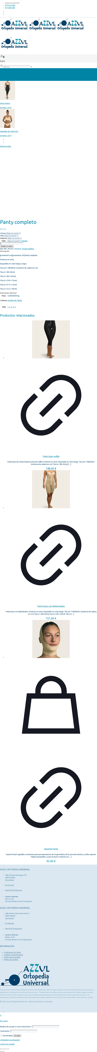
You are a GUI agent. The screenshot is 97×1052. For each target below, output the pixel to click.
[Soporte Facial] (51, 639)
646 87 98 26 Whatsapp (13, 890)
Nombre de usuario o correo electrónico (16, 1027)
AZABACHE (12, 300)
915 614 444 (10, 5)
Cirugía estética (28, 249)
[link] (31, 67)
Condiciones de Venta (12, 952)
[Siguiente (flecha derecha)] (3, 1051)
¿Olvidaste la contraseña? (10, 1040)
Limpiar (24, 241)
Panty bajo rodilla (51, 456)
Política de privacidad (12, 957)
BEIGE (19, 300)
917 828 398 (10, 8)
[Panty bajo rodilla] (51, 339)
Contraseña (5, 1031)
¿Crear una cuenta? (7, 1044)
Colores (3, 233)
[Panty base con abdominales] (51, 489)
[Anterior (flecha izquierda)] (1, 1051)
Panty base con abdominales (51, 606)
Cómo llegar (9, 880)
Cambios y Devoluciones (13, 955)
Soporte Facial (51, 849)
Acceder (17, 1036)
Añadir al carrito (7, 246)
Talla (2, 236)
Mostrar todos (5, 146)
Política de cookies (11, 960)
